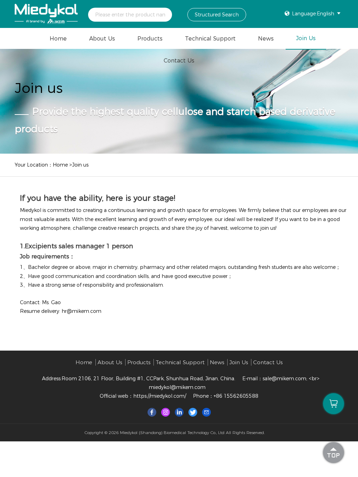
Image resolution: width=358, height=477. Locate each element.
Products (150, 38)
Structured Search (217, 15)
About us (102, 38)
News (266, 38)
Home (58, 38)
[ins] (165, 412)
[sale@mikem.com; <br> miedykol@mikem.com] (206, 412)
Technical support (210, 38)
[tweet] (192, 412)
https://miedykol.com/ (159, 396)
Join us (306, 38)
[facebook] (152, 412)
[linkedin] (179, 412)
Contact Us (179, 60)
